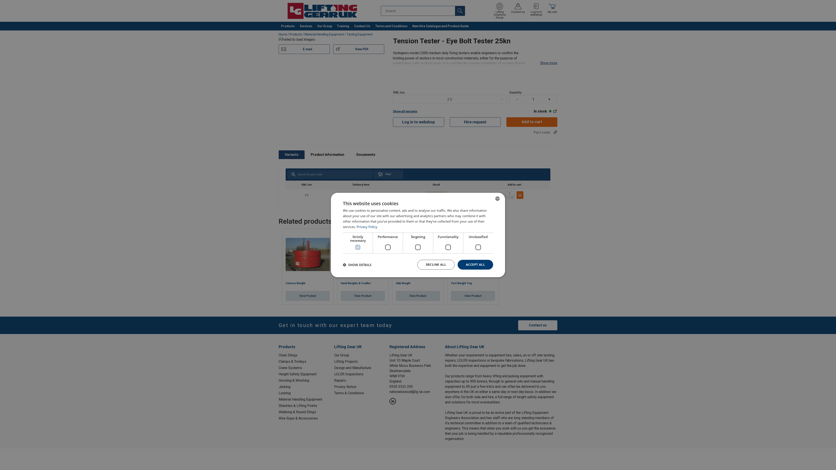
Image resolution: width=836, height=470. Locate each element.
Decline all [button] (436, 264)
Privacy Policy (367, 227)
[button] (357, 264)
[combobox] (497, 198)
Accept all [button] (475, 264)
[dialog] (418, 235)
